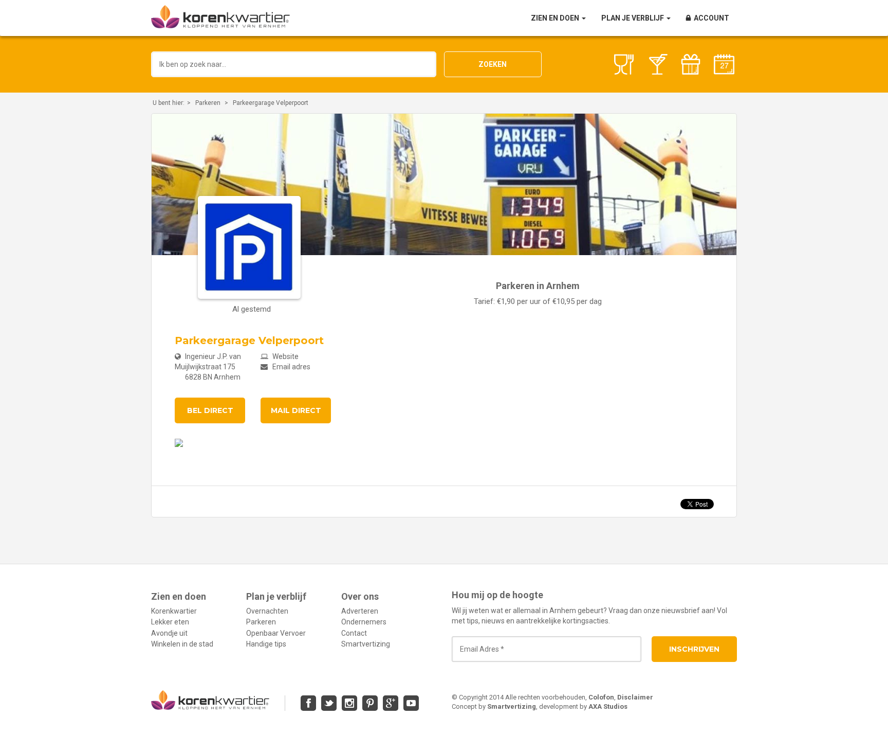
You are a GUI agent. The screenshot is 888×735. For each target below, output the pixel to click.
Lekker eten (170, 622)
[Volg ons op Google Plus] (390, 703)
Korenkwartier (174, 611)
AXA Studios (607, 706)
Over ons (360, 596)
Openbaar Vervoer (276, 633)
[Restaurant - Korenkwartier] (624, 64)
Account (711, 18)
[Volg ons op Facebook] (308, 703)
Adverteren (359, 611)
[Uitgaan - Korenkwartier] (657, 64)
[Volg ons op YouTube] (411, 703)
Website (285, 356)
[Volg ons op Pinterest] (370, 703)
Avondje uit (169, 633)
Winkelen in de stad (182, 644)
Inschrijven (694, 649)
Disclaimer (635, 697)
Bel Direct (210, 410)
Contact (354, 633)
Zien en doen (556, 18)
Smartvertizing (365, 644)
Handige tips (266, 644)
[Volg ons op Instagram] (349, 703)
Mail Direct (296, 410)
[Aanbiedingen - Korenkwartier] (691, 64)
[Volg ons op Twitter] (329, 703)
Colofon (601, 697)
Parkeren (207, 102)
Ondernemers (363, 622)
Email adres (290, 367)
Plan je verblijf (633, 18)
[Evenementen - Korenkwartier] (724, 64)
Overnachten (267, 611)
